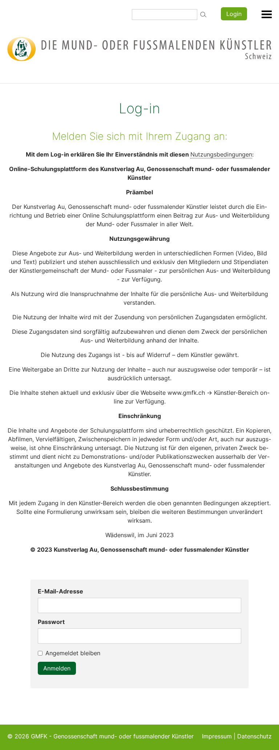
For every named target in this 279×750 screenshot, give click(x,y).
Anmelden (56, 668)
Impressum (217, 736)
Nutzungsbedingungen (221, 154)
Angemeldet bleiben (72, 653)
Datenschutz (254, 736)
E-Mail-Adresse (60, 591)
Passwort (51, 621)
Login (234, 13)
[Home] (139, 48)
